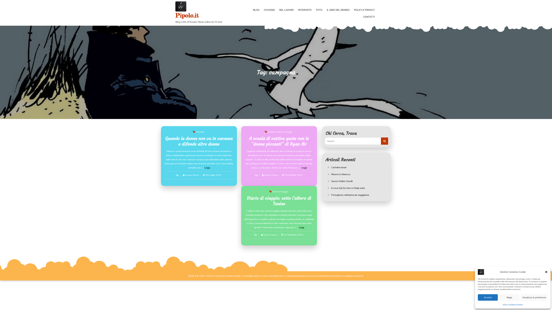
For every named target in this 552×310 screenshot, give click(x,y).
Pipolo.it (187, 15)
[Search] (384, 141)
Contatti (369, 17)
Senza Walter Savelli (342, 181)
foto (319, 10)
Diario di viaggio (285, 132)
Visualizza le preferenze (534, 297)
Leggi (207, 167)
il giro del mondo (338, 10)
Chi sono (269, 10)
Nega (509, 297)
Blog (256, 10)
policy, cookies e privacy (513, 304)
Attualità (200, 132)
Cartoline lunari (338, 167)
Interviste (305, 10)
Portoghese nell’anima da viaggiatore (350, 194)
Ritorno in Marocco (340, 174)
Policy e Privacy (364, 10)
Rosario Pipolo (192, 175)
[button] (546, 272)
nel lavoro (286, 10)
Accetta (488, 297)
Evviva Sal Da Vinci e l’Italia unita (348, 188)
